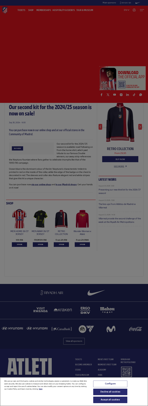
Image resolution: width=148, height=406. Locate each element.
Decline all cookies (110, 392)
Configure (110, 384)
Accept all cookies (110, 400)
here (40, 389)
